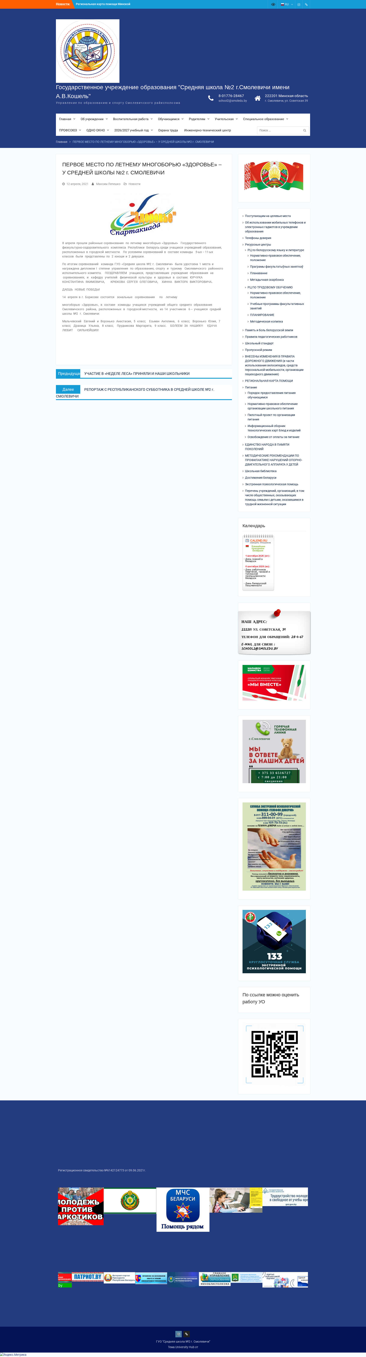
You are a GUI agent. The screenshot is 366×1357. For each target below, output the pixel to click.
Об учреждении (92, 119)
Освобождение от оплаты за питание (273, 437)
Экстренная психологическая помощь (271, 484)
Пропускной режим (258, 350)
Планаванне (258, 273)
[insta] (299, 4)
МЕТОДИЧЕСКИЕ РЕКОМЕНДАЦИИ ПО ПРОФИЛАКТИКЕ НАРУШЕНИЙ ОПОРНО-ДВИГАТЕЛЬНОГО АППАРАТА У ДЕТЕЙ (273, 460)
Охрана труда (168, 130)
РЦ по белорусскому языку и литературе (276, 250)
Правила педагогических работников (271, 336)
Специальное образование (263, 119)
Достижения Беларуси (260, 477)
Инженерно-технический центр (207, 130)
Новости (134, 184)
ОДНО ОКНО (95, 130)
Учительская (224, 119)
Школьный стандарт (259, 343)
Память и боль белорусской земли (269, 330)
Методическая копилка (266, 321)
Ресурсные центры (258, 244)
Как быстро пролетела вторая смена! (102, 4)
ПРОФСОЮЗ (68, 130)
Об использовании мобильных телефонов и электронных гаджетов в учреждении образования (275, 227)
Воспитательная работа (130, 119)
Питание (251, 387)
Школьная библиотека (261, 471)
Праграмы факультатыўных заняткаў (276, 266)
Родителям (197, 119)
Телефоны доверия (258, 238)
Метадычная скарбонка (267, 279)
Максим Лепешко (108, 184)
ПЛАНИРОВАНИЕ (262, 315)
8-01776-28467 (231, 96)
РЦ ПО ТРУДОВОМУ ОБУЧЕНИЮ (270, 287)
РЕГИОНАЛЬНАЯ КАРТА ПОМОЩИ (269, 380)
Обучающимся (168, 119)
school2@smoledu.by (233, 100)
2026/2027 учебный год (131, 130)
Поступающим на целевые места (268, 216)
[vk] (306, 4)
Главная (65, 119)
